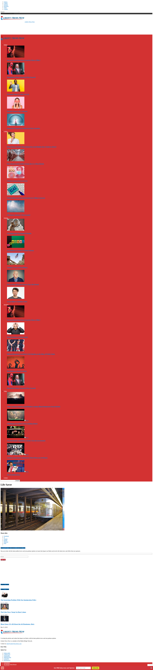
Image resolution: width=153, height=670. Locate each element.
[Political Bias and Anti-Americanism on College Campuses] (15, 195)
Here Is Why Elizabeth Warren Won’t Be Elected (23, 284)
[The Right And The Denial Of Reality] (15, 230)
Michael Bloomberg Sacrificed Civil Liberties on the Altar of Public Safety (31, 354)
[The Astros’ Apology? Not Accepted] (15, 212)
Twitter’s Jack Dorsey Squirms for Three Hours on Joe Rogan (27, 458)
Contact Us (6, 666)
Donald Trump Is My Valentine (17, 111)
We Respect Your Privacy (10, 664)
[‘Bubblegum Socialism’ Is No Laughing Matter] (17, 420)
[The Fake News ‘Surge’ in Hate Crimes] (5, 609)
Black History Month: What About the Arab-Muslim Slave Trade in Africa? (31, 147)
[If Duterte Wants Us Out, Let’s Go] (15, 91)
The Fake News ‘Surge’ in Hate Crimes (13, 612)
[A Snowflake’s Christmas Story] (15, 298)
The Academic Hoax (13, 475)
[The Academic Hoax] (17, 471)
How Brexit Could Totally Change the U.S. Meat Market (25, 164)
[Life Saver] (32, 530)
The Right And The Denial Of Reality (19, 233)
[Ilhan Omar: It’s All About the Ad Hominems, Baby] (5, 621)
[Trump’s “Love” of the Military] (15, 264)
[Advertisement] (30, 28)
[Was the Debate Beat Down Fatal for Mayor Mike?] (15, 57)
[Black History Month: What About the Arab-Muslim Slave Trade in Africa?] (15, 143)
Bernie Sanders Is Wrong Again (17, 337)
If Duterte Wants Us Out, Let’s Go (18, 94)
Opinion (6, 5)
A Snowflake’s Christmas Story (17, 301)
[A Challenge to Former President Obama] (15, 247)
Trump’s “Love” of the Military (17, 267)
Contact (6, 9)
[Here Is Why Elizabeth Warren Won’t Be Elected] (15, 281)
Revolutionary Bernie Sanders (17, 371)
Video (5, 7)
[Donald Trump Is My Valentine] (15, 108)
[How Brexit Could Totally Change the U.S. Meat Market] (15, 160)
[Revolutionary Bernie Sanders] (15, 368)
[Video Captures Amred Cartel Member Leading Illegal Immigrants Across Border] (15, 403)
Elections (6, 6)
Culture (6, 3)
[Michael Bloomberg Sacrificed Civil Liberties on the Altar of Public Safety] (15, 351)
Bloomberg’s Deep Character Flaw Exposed (21, 77)
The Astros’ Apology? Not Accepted (18, 215)
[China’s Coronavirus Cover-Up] (15, 177)
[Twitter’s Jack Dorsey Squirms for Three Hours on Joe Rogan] (17, 454)
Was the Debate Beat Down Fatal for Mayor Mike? (23, 60)
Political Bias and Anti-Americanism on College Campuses (26, 198)
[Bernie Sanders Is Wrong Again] (15, 334)
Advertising (7, 663)
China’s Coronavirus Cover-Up (17, 181)
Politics (5, 2)
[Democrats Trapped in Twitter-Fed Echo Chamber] (15, 125)
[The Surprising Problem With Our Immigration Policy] (5, 597)
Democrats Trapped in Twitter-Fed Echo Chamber (23, 128)
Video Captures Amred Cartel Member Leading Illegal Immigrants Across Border (33, 406)
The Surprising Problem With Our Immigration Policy (18, 600)
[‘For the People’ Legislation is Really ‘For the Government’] (17, 437)
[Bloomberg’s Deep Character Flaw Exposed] (15, 74)
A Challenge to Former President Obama (20, 250)
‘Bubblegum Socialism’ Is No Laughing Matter (22, 423)
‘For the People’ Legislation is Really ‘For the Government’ (26, 440)
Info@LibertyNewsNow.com (14, 643)
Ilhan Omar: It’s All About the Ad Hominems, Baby (17, 624)
